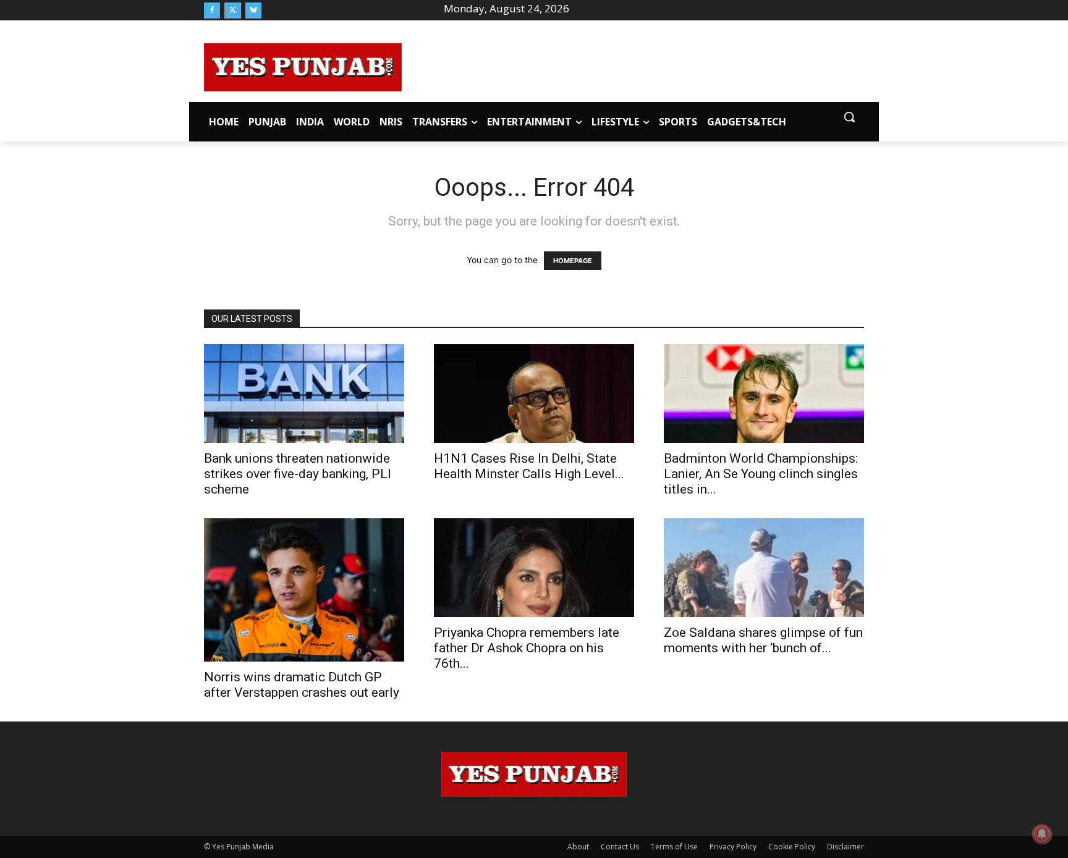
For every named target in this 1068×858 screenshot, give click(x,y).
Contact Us (620, 846)
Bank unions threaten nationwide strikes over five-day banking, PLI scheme (297, 474)
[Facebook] (212, 10)
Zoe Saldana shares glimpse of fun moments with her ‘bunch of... (763, 640)
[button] (849, 117)
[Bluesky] (253, 10)
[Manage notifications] (1042, 834)
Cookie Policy (791, 846)
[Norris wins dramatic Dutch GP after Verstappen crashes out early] (304, 589)
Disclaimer (845, 846)
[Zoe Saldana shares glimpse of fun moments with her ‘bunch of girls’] (764, 567)
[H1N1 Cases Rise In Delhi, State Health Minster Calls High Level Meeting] (534, 393)
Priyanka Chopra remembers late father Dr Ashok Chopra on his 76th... (526, 648)
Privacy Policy (733, 846)
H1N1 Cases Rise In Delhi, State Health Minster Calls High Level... (529, 466)
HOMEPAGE (572, 260)
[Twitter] (232, 10)
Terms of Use (674, 846)
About (578, 846)
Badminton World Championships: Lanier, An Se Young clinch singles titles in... (761, 474)
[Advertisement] (633, 65)
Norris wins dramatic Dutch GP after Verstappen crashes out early (301, 685)
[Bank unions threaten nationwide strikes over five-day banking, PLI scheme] (304, 393)
